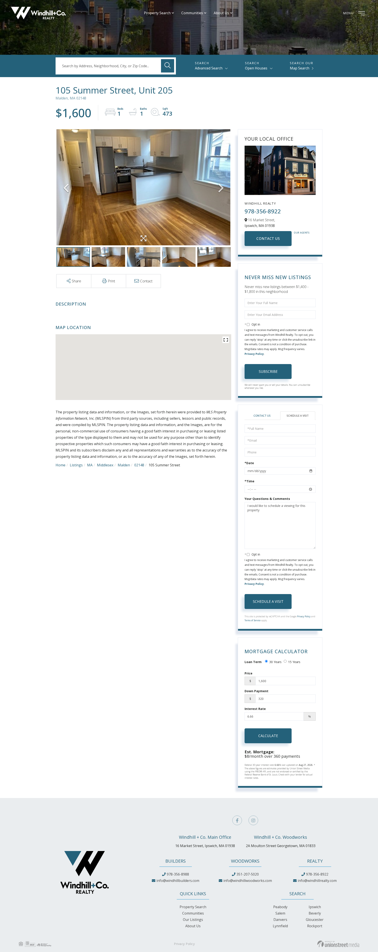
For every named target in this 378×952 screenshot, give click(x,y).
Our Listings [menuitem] (193, 919)
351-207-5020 (247, 874)
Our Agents (302, 232)
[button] (167, 66)
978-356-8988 (178, 874)
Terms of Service (253, 620)
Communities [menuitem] (192, 13)
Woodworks (245, 861)
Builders (175, 861)
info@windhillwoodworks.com (247, 880)
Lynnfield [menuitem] (280, 926)
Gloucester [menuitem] (315, 919)
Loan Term (253, 662)
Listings (76, 465)
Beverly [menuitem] (315, 913)
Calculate (268, 735)
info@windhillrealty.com (317, 880)
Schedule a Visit (298, 416)
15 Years (294, 662)
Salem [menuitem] (280, 913)
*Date (249, 463)
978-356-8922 (263, 211)
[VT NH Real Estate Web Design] (338, 944)
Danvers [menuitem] (280, 919)
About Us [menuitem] (221, 13)
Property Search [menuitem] (157, 13)
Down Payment (256, 691)
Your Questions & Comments (267, 499)
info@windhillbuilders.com (177, 880)
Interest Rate (255, 709)
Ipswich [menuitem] (315, 906)
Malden (124, 465)
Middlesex (105, 465)
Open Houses (256, 68)
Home (60, 465)
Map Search (299, 68)
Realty (315, 861)
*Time (249, 481)
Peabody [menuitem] (280, 906)
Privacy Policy (254, 354)
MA (90, 465)
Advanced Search (208, 68)
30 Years (275, 662)
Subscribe (268, 371)
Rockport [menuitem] (314, 926)
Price (248, 673)
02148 (139, 465)
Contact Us (268, 238)
